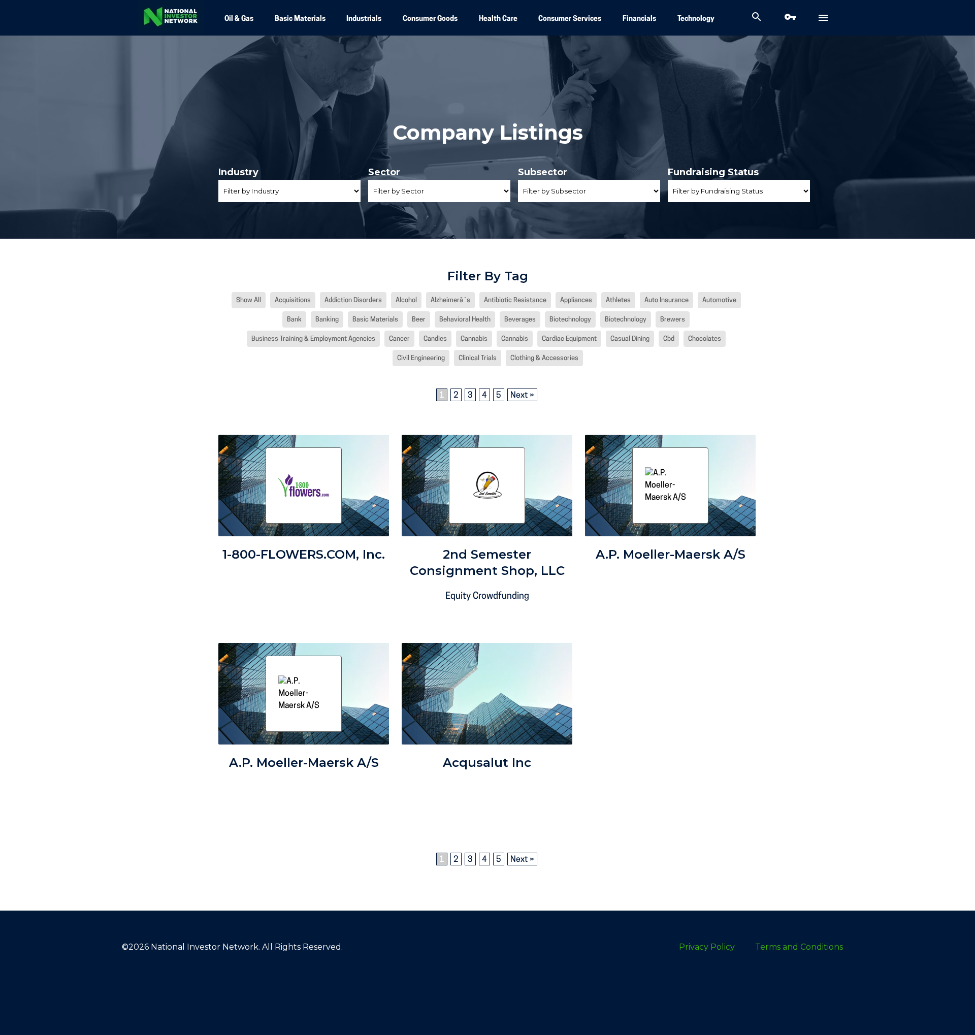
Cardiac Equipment (569, 339)
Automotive (719, 300)
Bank (294, 319)
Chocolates (704, 339)
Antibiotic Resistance (515, 300)
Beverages (520, 319)
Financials (639, 19)
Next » (522, 396)
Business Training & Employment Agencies (313, 339)
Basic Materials (300, 19)
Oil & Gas (238, 19)
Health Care (498, 19)
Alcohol (406, 300)
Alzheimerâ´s (450, 300)
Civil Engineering (421, 358)
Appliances (576, 300)
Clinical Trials (478, 358)
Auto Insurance (666, 300)
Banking (327, 319)
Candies (435, 339)
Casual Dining (629, 339)
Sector (384, 172)
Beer (419, 319)
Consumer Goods (430, 19)
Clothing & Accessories (544, 358)
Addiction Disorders (353, 300)
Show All (248, 300)
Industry (238, 172)
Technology (695, 19)
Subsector (542, 172)
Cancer (399, 339)
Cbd (668, 339)
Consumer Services (569, 19)
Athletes (618, 300)
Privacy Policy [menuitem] (707, 947)
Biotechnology (570, 319)
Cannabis (474, 339)
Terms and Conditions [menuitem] (799, 947)
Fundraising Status (713, 172)
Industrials (363, 19)
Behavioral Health (465, 319)
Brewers (672, 319)
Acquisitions (293, 300)
